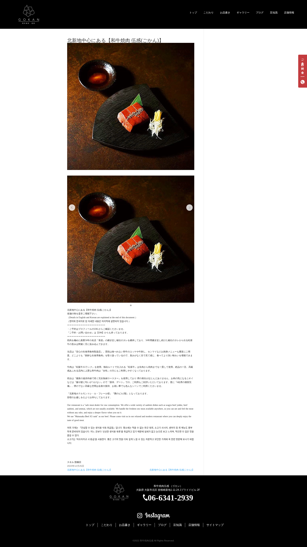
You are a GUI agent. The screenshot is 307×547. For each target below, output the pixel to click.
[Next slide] (189, 207)
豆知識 (274, 12)
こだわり (208, 12)
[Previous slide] (72, 207)
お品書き (225, 12)
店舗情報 (289, 12)
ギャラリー (243, 12)
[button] (131, 305)
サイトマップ (215, 525)
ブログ (260, 12)
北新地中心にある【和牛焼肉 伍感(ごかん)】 (89, 469)
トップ (193, 12)
